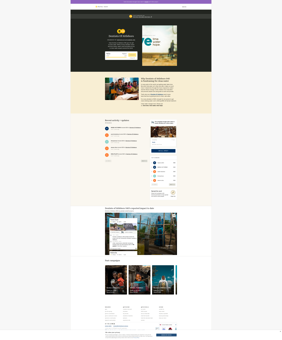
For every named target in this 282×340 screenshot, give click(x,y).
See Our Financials (145, 313)
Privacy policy (108, 326)
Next (143, 161)
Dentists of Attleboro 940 (126, 40)
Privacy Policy (136, 337)
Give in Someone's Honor (111, 316)
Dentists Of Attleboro (157, 94)
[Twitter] (105, 324)
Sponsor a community (110, 318)
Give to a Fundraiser (109, 313)
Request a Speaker (163, 313)
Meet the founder (145, 316)
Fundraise (125, 311)
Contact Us (161, 309)
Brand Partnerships (163, 316)
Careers (143, 320)
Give (106, 309)
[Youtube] (112, 324)
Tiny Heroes (125, 313)
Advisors (125, 318)
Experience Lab (126, 320)
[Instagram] (108, 324)
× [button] (280, 331)
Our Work (143, 309)
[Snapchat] (110, 324)
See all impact (163, 151)
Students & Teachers (128, 316)
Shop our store (162, 318)
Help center (161, 311)
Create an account (127, 309)
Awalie (146, 2)
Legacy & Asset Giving (110, 320)
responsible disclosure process (120, 326)
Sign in (184, 7)
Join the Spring (108, 311)
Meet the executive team (147, 318)
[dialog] (141, 335)
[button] (162, 335)
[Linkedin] (114, 324)
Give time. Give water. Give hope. (142, 17)
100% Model (144, 311)
